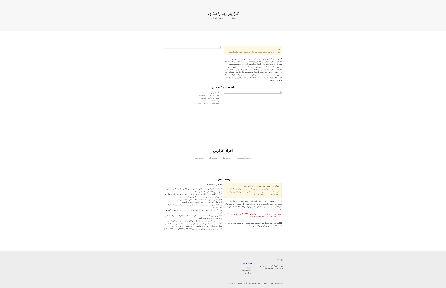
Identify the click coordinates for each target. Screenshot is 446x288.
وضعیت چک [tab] (227, 158)
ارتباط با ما (248, 273)
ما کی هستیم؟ (247, 270)
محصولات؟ (248, 268)
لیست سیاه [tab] (199, 158)
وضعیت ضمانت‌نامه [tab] (244, 158)
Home (233, 18)
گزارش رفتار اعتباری (218, 18)
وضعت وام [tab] (213, 158)
